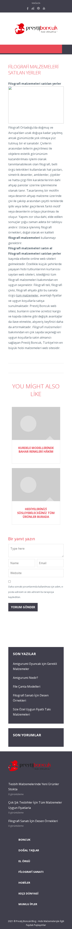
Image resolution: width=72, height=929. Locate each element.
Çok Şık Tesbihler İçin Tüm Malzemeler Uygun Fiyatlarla (35, 805)
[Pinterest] (38, 8)
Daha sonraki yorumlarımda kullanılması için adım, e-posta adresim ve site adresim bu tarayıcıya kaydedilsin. (36, 592)
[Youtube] (44, 8)
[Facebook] (27, 8)
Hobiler (24, 882)
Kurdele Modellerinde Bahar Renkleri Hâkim (36, 450)
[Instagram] (33, 8)
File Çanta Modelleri (26, 686)
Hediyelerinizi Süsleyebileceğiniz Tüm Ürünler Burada (36, 513)
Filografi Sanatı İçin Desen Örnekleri (33, 821)
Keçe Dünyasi (28, 893)
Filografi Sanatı (31, 872)
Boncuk (24, 839)
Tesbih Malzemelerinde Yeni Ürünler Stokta (33, 786)
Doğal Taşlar (28, 850)
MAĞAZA (36, 3)
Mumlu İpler (27, 904)
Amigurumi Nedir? (25, 678)
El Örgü (24, 861)
